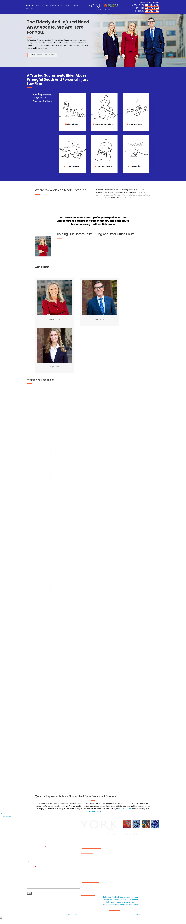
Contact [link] (74, 6)
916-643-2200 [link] (152, 5)
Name (30, 849)
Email (48, 849)
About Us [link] (35, 6)
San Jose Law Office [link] (90, 865)
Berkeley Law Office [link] (90, 881)
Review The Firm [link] (88, 894)
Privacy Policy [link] (110, 912)
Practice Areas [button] (56, 6)
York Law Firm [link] (114, 909)
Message (31, 867)
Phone (66, 849)
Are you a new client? (37, 858)
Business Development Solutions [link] (131, 912)
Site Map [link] (99, 912)
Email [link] (138, 914)
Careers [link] (45, 6)
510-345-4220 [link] (152, 11)
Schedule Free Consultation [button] (42, 55)
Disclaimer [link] (90, 912)
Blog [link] (68, 6)
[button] (121, 897)
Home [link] (28, 6)
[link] (103, 7)
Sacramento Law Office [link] (91, 847)
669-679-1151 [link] (152, 8)
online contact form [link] (93, 811)
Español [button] (29, 8)
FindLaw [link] (151, 912)
